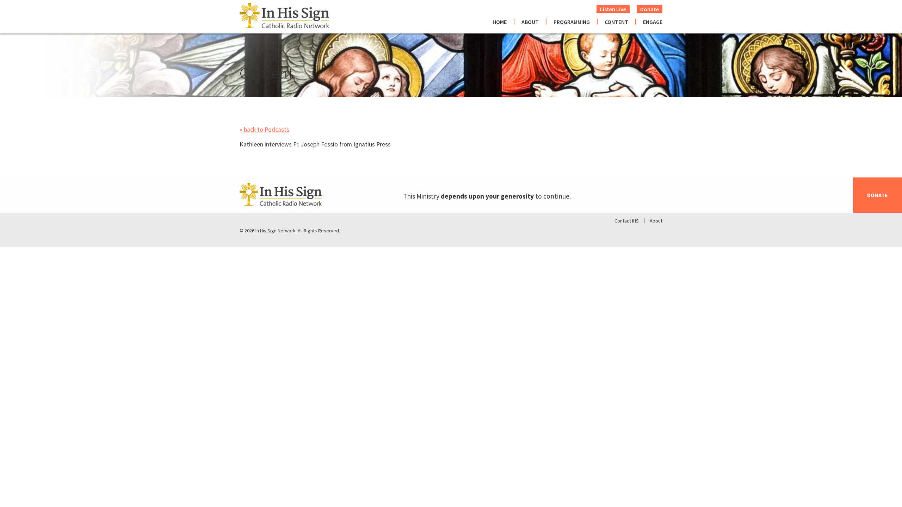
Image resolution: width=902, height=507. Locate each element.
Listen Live (613, 9)
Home (500, 22)
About (530, 22)
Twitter (638, 232)
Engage (652, 22)
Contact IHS (626, 220)
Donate (649, 9)
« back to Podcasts (264, 129)
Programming (572, 22)
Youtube (656, 232)
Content (616, 22)
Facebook (620, 232)
